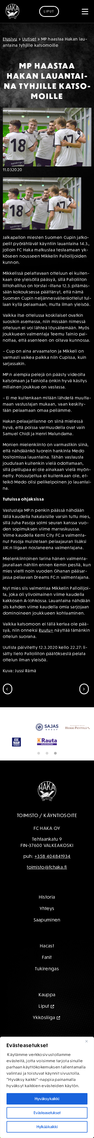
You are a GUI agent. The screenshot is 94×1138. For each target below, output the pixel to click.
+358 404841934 (52, 879)
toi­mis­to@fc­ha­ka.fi (47, 890)
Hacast (47, 969)
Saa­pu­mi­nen (47, 943)
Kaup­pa (47, 1018)
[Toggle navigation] (85, 11)
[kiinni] (88, 1041)
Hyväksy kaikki (47, 1098)
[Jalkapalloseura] (12, 11)
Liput (49, 11)
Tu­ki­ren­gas (47, 992)
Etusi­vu (10, 39)
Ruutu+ (46, 630)
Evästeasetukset (47, 1112)
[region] (47, 1087)
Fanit (47, 980)
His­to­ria (47, 920)
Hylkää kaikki (47, 1126)
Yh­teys (47, 931)
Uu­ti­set (29, 39)
